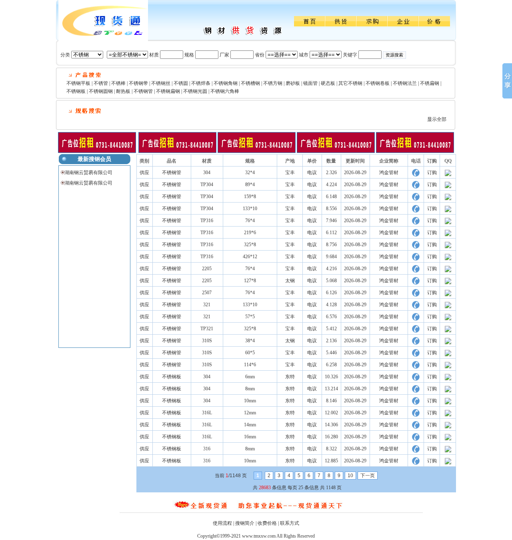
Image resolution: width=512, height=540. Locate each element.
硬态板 (328, 83)
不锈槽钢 (250, 83)
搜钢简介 (244, 523)
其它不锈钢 (350, 83)
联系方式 (289, 523)
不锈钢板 (76, 91)
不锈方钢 (272, 83)
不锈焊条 (200, 83)
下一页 (367, 475)
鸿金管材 (388, 172)
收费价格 (267, 523)
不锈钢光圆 (195, 91)
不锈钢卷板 (378, 83)
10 (350, 475)
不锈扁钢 (429, 83)
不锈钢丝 (160, 83)
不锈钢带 (138, 83)
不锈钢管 (143, 91)
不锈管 (101, 83)
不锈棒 (118, 83)
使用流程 (222, 523)
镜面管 (310, 83)
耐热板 (123, 91)
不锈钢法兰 (405, 83)
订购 (432, 172)
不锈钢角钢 (226, 83)
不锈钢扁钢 (168, 91)
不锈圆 (181, 83)
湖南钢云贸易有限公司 (88, 172)
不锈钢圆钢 (101, 91)
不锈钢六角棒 (224, 91)
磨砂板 (293, 83)
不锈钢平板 (78, 83)
